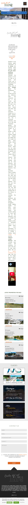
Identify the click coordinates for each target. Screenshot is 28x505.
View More (14, 358)
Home (14, 492)
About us (14, 495)
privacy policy (23, 454)
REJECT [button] (16, 502)
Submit (14, 463)
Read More (22, 502)
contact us (12, 234)
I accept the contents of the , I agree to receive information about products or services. (15, 456)
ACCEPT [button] (9, 502)
